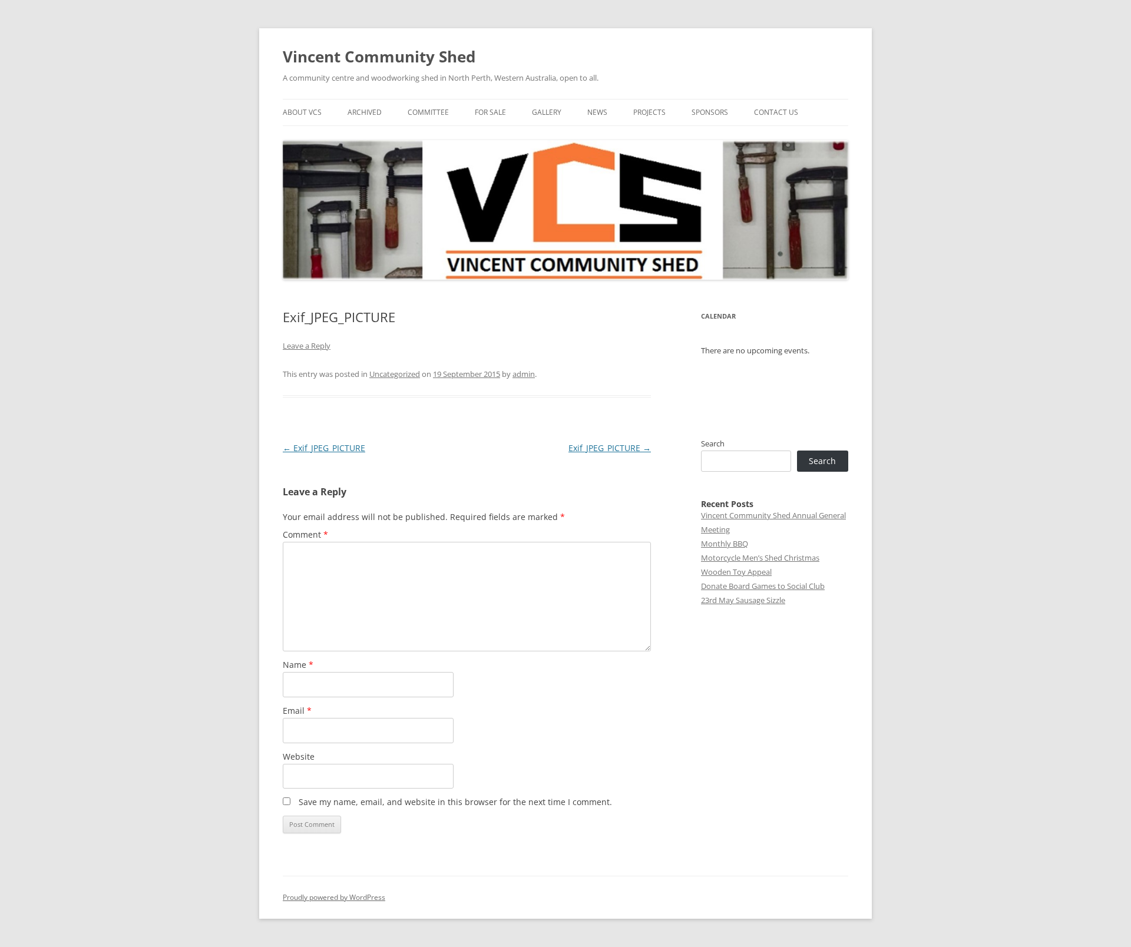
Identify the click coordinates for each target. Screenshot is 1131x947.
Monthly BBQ (724, 543)
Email (297, 710)
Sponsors (710, 112)
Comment (305, 534)
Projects (649, 112)
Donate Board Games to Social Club (763, 586)
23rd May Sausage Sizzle (743, 600)
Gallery (546, 112)
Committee (428, 112)
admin (523, 374)
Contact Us (776, 112)
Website (299, 756)
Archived (365, 112)
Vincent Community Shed (379, 56)
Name (298, 664)
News (597, 112)
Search (713, 443)
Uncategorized (394, 374)
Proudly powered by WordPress (334, 897)
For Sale (490, 112)
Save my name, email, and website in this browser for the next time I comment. (455, 801)
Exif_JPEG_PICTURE (324, 447)
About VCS (302, 112)
